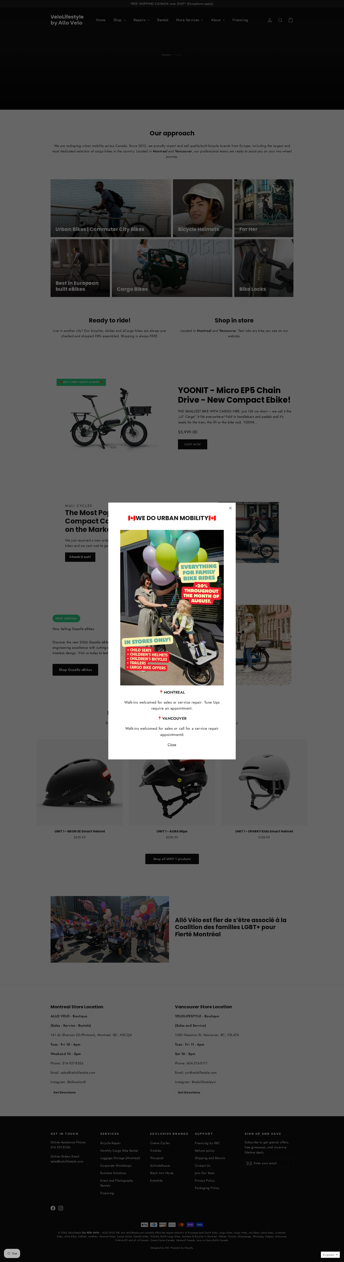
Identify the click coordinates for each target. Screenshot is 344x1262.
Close (172, 744)
